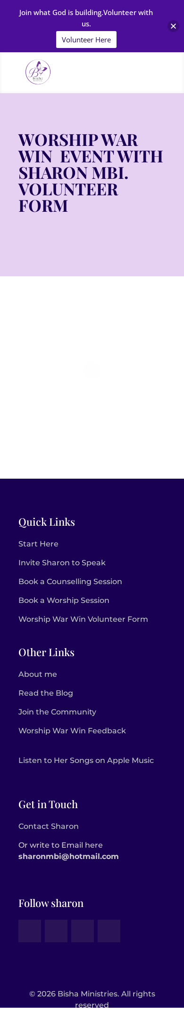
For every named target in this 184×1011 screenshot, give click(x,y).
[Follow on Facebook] (29, 931)
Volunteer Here (86, 39)
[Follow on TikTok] (56, 931)
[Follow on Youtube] (109, 931)
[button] (173, 26)
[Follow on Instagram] (82, 931)
